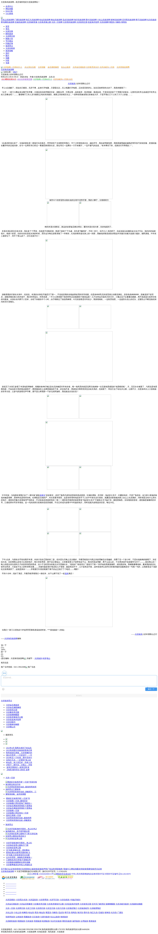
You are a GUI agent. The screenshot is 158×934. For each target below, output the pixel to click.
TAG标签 (9, 14)
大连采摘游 (10, 900)
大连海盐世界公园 (13, 848)
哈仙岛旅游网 (44, 20)
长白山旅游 (55, 917)
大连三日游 (30, 908)
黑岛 (36, 913)
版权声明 (43, 869)
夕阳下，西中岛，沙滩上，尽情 (19, 765)
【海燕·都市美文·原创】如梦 (17, 770)
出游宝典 (9, 31)
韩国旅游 (21, 921)
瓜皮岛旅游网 (68, 20)
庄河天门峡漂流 (98, 904)
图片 (7, 56)
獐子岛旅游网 (141, 20)
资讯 (7, 29)
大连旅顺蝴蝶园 (12, 715)
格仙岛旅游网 (56, 20)
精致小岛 (9, 39)
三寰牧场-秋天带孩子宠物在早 (18, 860)
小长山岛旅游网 (103, 20)
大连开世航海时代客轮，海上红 (19, 843)
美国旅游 (37, 921)
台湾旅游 (84, 921)
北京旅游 (35, 917)
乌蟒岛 (118, 22)
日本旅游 (29, 921)
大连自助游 (10, 48)
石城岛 (101, 913)
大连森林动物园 (12, 724)
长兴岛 (114, 913)
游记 (7, 53)
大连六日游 (60, 908)
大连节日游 (54, 900)
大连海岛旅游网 (7, 70)
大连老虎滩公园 (44, 22)
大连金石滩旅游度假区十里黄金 (19, 806)
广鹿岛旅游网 (19, 20)
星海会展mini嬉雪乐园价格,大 (18, 853)
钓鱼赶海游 (75, 900)
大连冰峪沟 (10, 722)
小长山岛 (17, 913)
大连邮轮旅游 (11, 921)
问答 (7, 60)
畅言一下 (151, 689)
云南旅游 (19, 917)
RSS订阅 (9, 11)
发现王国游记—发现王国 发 (17, 767)
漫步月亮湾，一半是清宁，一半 (19, 755)
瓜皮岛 (61, 913)
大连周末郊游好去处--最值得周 (18, 818)
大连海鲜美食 (31, 22)
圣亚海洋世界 (93, 22)
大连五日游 (50, 908)
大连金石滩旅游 (12, 705)
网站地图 (9, 9)
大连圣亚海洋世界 (13, 720)
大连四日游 (40, 908)
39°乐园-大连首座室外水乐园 (18, 855)
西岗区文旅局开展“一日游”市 (18, 798)
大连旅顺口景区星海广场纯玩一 (19, 803)
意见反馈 (98, 869)
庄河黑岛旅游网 (128, 20)
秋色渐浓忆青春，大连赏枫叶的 (19, 753)
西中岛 (86, 913)
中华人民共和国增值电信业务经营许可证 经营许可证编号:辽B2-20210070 (101, 874)
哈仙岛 (31, 913)
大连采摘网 (104, 22)
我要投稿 (90, 869)
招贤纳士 (28, 869)
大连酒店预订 (71, 908)
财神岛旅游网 (116, 20)
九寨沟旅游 (45, 917)
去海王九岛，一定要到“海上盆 (18, 760)
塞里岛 (112, 22)
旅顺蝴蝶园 (110, 904)
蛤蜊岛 (25, 913)
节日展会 (9, 41)
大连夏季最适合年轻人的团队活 (19, 865)
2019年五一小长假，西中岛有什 (19, 758)
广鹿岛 (120, 913)
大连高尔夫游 (22, 900)
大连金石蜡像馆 (25, 904)
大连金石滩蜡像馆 (13, 707)
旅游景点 (9, 46)
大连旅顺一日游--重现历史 (17, 801)
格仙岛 (42, 913)
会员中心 (9, 6)
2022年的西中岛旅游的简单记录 (19, 750)
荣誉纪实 (20, 869)
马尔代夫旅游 (55, 921)
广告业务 (51, 869)
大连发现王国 (81, 22)
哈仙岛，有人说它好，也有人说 (19, 762)
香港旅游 (92, 921)
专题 (7, 63)
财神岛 (107, 913)
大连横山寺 (10, 727)
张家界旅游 (10, 917)
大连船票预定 (95, 908)
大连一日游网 (56, 22)
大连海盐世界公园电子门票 (17, 845)
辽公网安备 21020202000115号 (41, 874)
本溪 (44, 658)
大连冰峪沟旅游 (122, 904)
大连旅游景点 (6, 701)
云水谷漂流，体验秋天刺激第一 (19, 857)
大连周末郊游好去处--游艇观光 (18, 820)
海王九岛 (94, 913)
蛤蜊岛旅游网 (8, 22)
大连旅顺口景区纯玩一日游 (17, 813)
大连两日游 (10, 36)
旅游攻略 (9, 51)
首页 (7, 26)
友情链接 (82, 869)
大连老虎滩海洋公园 (14, 717)
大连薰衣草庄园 (12, 712)
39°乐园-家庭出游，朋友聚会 (18, 850)
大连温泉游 (33, 900)
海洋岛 (80, 913)
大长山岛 (9, 913)
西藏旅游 (27, 917)
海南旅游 (64, 917)
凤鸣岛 (124, 22)
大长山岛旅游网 (7, 20)
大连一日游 (10, 778)
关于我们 (4, 869)
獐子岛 (67, 913)
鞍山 (48, 658)
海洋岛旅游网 (79, 20)
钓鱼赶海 (9, 43)
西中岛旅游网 (91, 20)
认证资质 (12, 869)
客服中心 (67, 869)
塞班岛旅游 (66, 921)
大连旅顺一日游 (12, 811)
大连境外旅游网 (69, 22)
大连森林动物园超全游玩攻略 (18, 862)
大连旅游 (71, 84)
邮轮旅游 (9, 34)
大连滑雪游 (44, 900)
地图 (7, 58)
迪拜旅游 (76, 921)
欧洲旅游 (46, 921)
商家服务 (59, 869)
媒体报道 (35, 869)
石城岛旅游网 (20, 22)
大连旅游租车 (83, 908)
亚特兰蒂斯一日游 (13, 815)
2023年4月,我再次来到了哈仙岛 (19, 748)
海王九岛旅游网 (32, 20)
